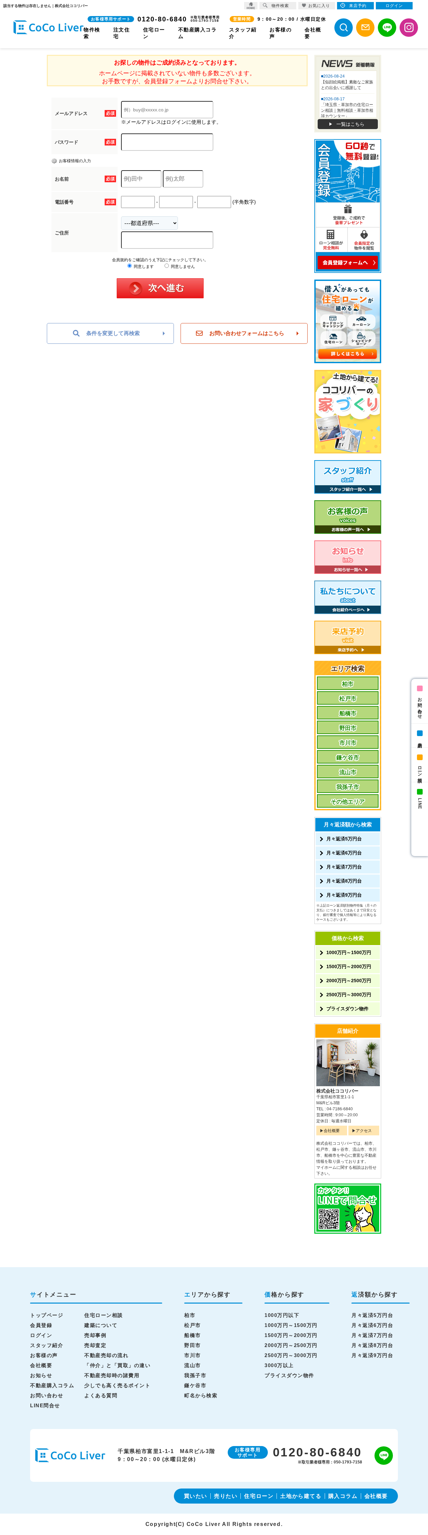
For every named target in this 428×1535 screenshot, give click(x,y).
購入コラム (343, 1496)
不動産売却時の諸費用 (111, 1375)
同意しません (182, 266)
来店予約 (419, 740)
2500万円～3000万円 (348, 994)
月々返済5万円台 (344, 838)
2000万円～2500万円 (348, 980)
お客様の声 (44, 1355)
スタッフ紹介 (46, 1345)
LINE (419, 803)
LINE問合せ (45, 1405)
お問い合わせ (419, 706)
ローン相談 (419, 769)
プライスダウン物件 (347, 1008)
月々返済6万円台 (344, 852)
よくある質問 (100, 1395)
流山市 (347, 772)
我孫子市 (347, 787)
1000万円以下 (281, 1315)
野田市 (347, 728)
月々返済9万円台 (344, 895)
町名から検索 (200, 1395)
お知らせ (41, 1375)
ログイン (41, 1335)
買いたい (195, 1496)
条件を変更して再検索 (113, 333)
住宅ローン (259, 1496)
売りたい (225, 1496)
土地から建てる (300, 1496)
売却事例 (95, 1335)
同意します (143, 266)
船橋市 (347, 713)
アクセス (364, 1130)
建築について (100, 1325)
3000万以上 (279, 1365)
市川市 (347, 743)
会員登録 (41, 1325)
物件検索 (280, 5)
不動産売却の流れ (106, 1355)
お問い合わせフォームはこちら (246, 333)
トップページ (46, 1315)
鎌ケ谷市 (347, 757)
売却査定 (95, 1345)
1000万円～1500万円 (348, 952)
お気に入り (319, 5)
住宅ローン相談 (103, 1315)
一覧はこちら (350, 124)
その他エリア (348, 802)
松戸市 (347, 699)
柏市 (347, 684)
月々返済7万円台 (344, 866)
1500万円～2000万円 (348, 966)
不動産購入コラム (52, 1385)
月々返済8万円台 (344, 881)
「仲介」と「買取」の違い (117, 1365)
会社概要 (332, 1130)
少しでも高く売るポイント (117, 1385)
